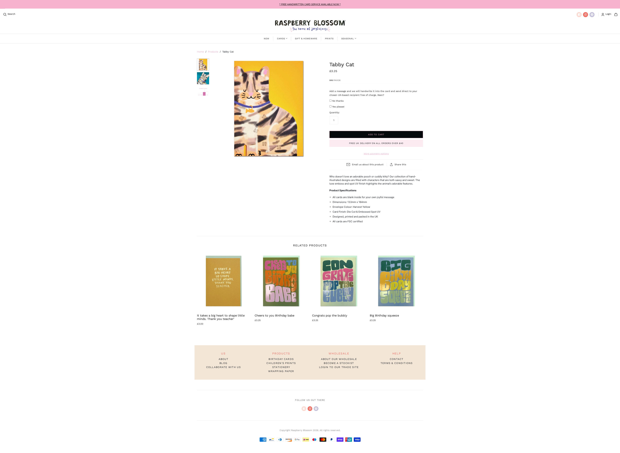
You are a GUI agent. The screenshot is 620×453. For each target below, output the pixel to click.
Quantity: (334, 112)
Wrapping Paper (281, 371)
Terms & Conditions (397, 363)
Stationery (281, 367)
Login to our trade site (339, 367)
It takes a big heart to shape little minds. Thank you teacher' (221, 317)
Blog (223, 363)
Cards (281, 38)
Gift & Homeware (306, 38)
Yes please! (338, 106)
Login (608, 14)
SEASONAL (347, 38)
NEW (266, 38)
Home (200, 51)
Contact (396, 359)
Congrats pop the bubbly (329, 315)
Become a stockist (339, 363)
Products (213, 51)
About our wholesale (339, 359)
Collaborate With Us (223, 367)
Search (11, 14)
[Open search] (5, 14)
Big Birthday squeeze (384, 315)
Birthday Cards (281, 359)
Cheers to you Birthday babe (274, 315)
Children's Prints (281, 363)
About (223, 359)
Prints (329, 38)
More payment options (376, 153)
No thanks (338, 101)
